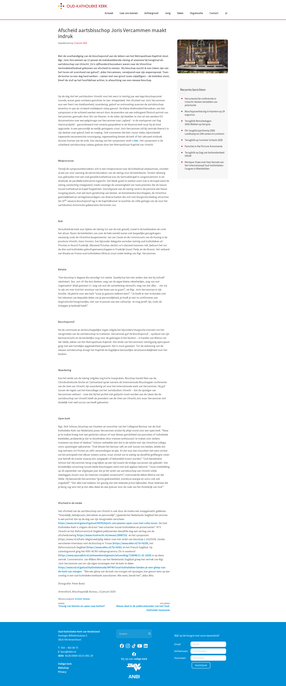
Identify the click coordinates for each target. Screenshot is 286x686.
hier (136, 140)
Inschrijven (201, 665)
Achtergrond (151, 13)
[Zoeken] (226, 13)
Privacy (62, 671)
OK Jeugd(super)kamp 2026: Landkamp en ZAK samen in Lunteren (204, 132)
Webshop (63, 667)
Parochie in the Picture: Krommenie (203, 146)
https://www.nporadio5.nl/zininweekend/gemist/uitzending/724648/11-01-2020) (105, 555)
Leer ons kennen (129, 13)
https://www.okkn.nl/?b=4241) (104, 547)
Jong (168, 13)
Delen (180, 13)
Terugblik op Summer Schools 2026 (204, 140)
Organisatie (196, 13)
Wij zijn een (134, 658)
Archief (78, 598)
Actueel (109, 13)
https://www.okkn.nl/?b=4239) (130, 543)
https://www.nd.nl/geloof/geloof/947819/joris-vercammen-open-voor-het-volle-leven (107, 523)
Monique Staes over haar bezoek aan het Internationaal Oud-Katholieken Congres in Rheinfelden (204, 165)
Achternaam (181, 651)
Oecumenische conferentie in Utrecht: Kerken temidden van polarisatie (201, 102)
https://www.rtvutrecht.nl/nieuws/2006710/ (102, 535)
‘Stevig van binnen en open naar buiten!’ (81, 606)
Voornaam (180, 658)
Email (177, 644)
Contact (213, 13)
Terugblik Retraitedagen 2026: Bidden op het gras (198, 122)
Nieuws (86, 598)
